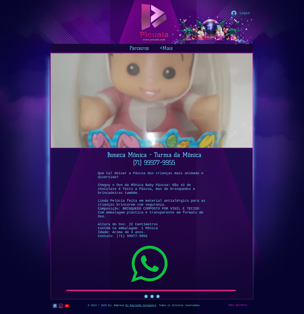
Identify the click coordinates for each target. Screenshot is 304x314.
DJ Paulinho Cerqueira (141, 305)
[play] (244, 144)
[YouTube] (67, 306)
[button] (151, 100)
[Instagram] (61, 306)
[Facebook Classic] (55, 306)
